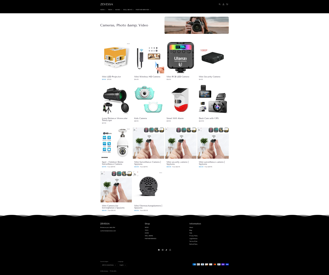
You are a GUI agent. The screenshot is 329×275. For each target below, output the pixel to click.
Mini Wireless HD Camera (147, 77)
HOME (147, 233)
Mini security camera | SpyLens (178, 163)
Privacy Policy (193, 236)
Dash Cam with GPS (209, 118)
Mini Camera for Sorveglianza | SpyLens (113, 207)
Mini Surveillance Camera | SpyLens (147, 163)
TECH (146, 230)
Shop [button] (147, 224)
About (191, 227)
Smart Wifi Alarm (175, 118)
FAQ (190, 233)
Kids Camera (140, 118)
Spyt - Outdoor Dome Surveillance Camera (112, 163)
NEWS (147, 227)
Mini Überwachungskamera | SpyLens (148, 207)
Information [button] (195, 224)
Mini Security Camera (209, 77)
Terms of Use (193, 241)
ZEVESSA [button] (105, 224)
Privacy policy (113, 271)
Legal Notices (193, 238)
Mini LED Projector (111, 77)
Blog (190, 230)
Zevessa (106, 271)
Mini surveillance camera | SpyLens (212, 163)
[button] (103, 10)
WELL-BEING (149, 236)
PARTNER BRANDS (150, 238)
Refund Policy (193, 244)
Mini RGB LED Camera (178, 77)
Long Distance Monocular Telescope (114, 119)
